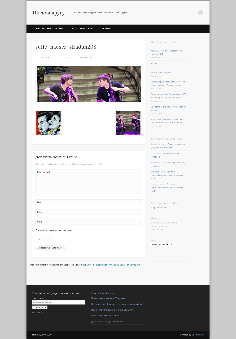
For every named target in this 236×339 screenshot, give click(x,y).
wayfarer (45, 57)
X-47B (154, 63)
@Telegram (37, 312)
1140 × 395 (83, 57)
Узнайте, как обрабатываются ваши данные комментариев (111, 265)
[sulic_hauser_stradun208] (88, 84)
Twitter (194, 12)
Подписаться (40, 307)
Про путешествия (81, 28)
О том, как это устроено (48, 28)
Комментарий (42, 173)
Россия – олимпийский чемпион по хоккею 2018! (167, 175)
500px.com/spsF (158, 207)
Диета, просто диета (161, 72)
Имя (39, 202)
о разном (105, 28)
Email (40, 212)
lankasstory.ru (157, 229)
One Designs (198, 335)
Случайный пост (102, 293)
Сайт (39, 222)
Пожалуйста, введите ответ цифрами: (54, 230)
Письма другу (49, 12)
